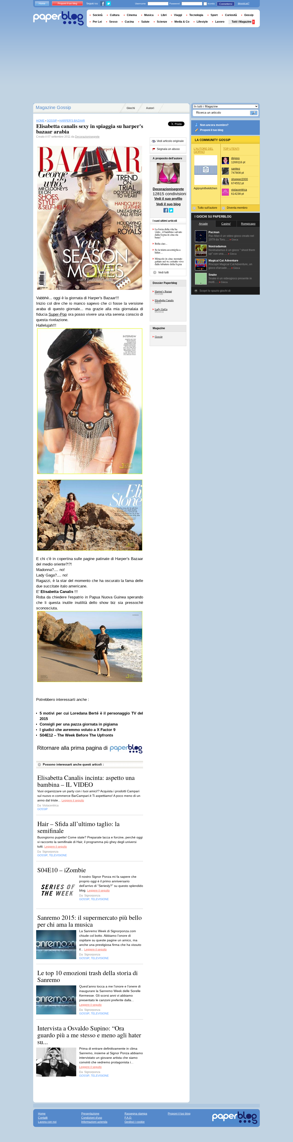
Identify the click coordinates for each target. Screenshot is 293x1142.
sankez (235, 168)
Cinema (132, 15)
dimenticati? (243, 3)
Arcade (203, 223)
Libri (164, 15)
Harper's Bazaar (163, 291)
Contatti (43, 1117)
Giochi (131, 108)
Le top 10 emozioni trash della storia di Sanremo (87, 976)
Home (42, 3)
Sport (214, 15)
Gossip (159, 336)
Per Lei (97, 21)
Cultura (114, 15)
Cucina (129, 21)
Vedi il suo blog (168, 204)
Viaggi (178, 15)
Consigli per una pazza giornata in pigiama (79, 724)
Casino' (226, 223)
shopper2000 (239, 179)
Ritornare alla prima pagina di (73, 748)
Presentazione (90, 1113)
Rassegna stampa (136, 1113)
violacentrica (239, 189)
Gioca (234, 239)
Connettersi (225, 4)
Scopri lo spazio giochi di (215, 290)
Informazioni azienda (94, 1121)
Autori (150, 108)
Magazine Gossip (53, 107)
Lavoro (219, 21)
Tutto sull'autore (207, 207)
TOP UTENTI (231, 148)
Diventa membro (237, 207)
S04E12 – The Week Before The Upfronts (76, 735)
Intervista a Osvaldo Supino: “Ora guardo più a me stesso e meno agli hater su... (89, 1035)
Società (98, 15)
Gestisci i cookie (135, 1121)
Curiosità (231, 15)
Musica (149, 15)
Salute (145, 21)
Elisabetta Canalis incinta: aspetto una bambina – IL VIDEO (86, 781)
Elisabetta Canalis (164, 300)
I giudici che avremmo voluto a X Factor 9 (77, 730)
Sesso (113, 21)
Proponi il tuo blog (211, 130)
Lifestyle (202, 21)
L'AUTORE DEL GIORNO (203, 150)
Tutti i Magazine (242, 21)
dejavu (235, 158)
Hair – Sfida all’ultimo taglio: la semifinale (78, 827)
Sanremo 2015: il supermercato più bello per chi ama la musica (89, 921)
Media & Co (181, 21)
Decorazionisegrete (87, 136)
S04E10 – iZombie (61, 869)
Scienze (162, 21)
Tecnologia (196, 15)
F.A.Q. (128, 1117)
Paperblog (58, 18)
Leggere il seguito (73, 800)
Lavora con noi (47, 1121)
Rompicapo (248, 223)
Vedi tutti (163, 272)
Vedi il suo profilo (168, 198)
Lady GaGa (161, 309)
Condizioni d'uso (91, 1117)
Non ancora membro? (214, 125)
